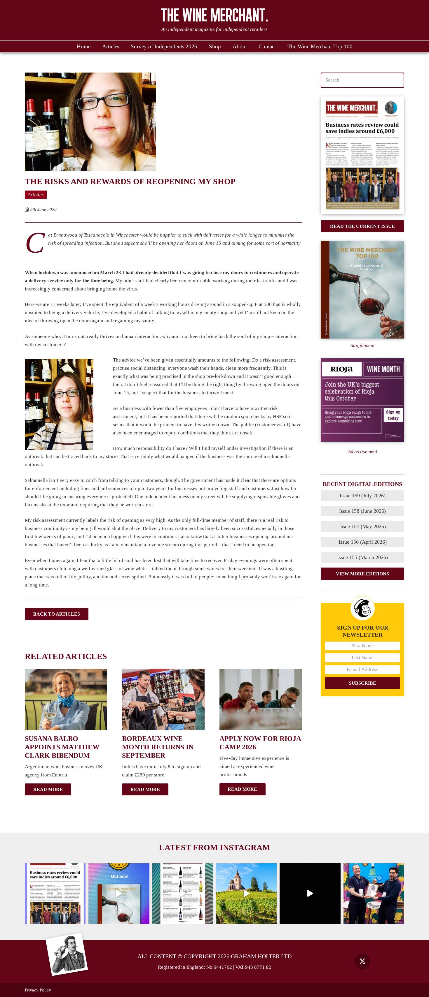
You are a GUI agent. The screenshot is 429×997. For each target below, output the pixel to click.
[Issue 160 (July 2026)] (362, 155)
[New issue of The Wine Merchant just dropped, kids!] (182, 893)
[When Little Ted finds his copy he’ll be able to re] (310, 893)
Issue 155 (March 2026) (362, 557)
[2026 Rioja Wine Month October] (362, 400)
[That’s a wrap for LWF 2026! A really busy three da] (373, 893)
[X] (362, 962)
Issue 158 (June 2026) (362, 511)
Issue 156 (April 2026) (363, 542)
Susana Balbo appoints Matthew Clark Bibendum (62, 747)
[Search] (397, 80)
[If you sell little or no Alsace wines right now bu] (246, 893)
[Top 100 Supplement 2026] (362, 290)
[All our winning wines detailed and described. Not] (118, 893)
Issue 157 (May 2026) (362, 526)
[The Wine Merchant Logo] (214, 15)
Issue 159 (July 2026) (363, 495)
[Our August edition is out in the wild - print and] (55, 893)
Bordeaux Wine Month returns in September (157, 747)
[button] (250, 46)
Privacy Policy (38, 990)
